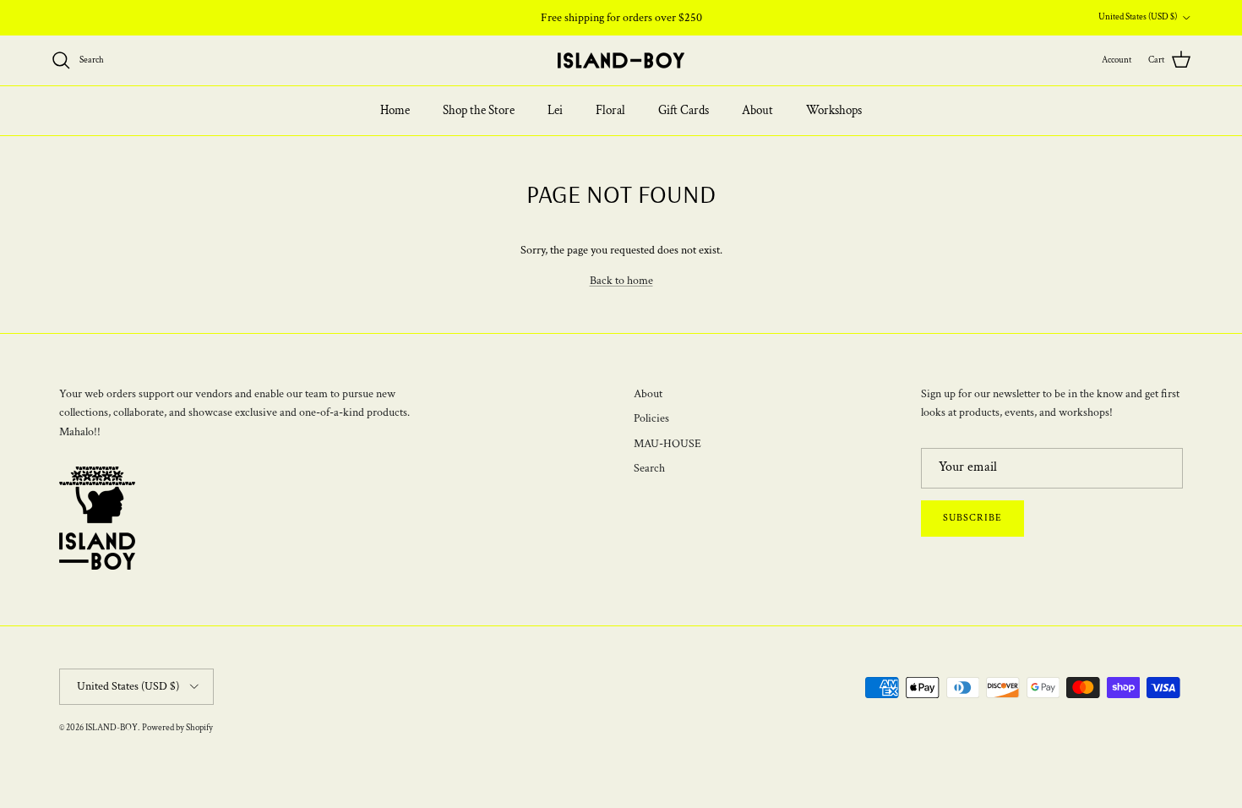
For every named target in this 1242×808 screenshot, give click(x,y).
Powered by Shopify (177, 728)
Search (649, 468)
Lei (555, 110)
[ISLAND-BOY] (621, 60)
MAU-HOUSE (667, 443)
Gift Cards (683, 110)
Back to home (621, 280)
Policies (651, 418)
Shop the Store (479, 110)
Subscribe (972, 517)
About (757, 110)
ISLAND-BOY (111, 728)
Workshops (834, 110)
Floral (610, 110)
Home (395, 110)
